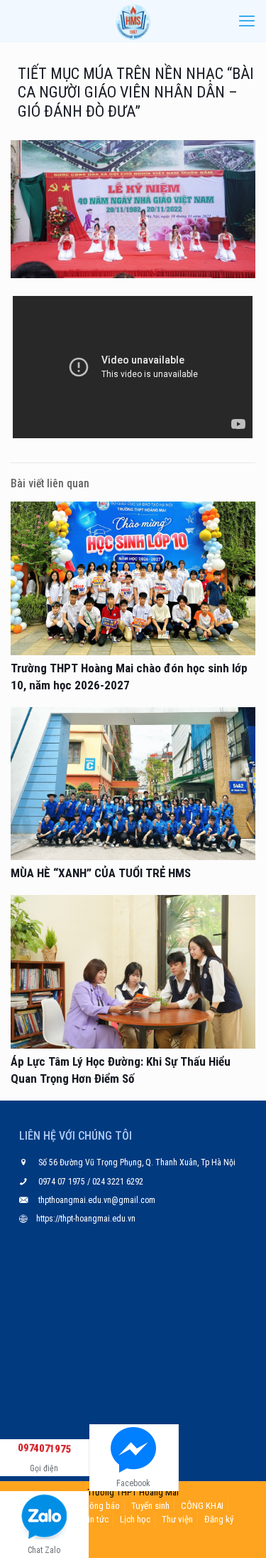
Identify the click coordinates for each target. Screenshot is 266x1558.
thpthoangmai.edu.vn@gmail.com (96, 1200)
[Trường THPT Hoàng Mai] (133, 21)
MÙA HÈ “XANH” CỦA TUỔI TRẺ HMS (101, 873)
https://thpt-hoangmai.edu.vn (85, 1219)
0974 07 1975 (62, 1182)
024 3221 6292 (116, 1182)
